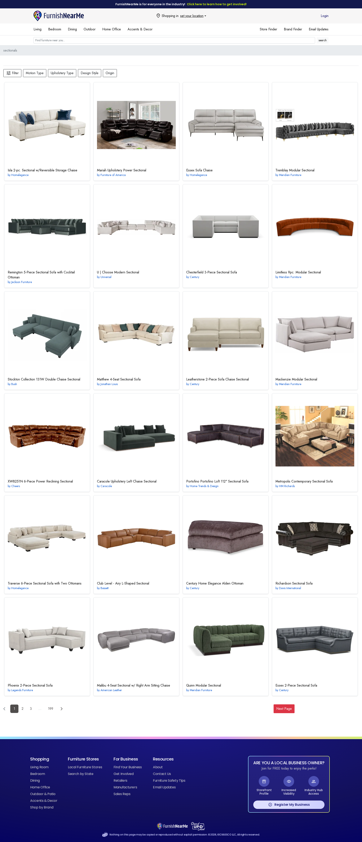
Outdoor (90, 29)
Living (37, 29)
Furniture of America (113, 175)
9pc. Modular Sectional (298, 272)
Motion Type (35, 73)
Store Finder (268, 29)
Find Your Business (128, 767)
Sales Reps (122, 794)
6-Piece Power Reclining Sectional (40, 481)
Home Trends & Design (204, 486)
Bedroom (54, 29)
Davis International (290, 588)
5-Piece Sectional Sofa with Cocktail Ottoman (41, 275)
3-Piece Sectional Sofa (211, 272)
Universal (106, 277)
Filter (12, 73)
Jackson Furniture (21, 282)
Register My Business (289, 804)
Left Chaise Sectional (126, 481)
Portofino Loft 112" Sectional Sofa (217, 481)
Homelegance (19, 175)
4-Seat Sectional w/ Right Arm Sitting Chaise (133, 685)
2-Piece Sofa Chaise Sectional (217, 379)
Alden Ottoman (214, 583)
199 (50, 708)
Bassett (105, 588)
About (158, 767)
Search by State (80, 773)
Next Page (284, 708)
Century (194, 277)
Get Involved (124, 773)
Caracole (106, 486)
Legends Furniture (22, 690)
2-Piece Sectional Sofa (30, 685)
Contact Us (162, 773)
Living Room (39, 767)
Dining (72, 29)
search (323, 40)
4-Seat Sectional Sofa (119, 379)
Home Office (111, 29)
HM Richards (287, 486)
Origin (110, 73)
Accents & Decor (140, 29)
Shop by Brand (41, 807)
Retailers (120, 780)
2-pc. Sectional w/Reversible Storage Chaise (42, 170)
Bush (14, 384)
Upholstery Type (62, 73)
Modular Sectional (294, 170)
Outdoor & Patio (43, 794)
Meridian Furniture (290, 175)
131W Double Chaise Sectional (44, 379)
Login (324, 15)
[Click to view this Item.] (47, 125)
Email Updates (318, 29)
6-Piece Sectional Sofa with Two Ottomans (44, 583)
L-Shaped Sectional (123, 583)
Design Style (89, 73)
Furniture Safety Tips (169, 780)
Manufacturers (125, 787)
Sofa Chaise (199, 170)
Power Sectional (121, 170)
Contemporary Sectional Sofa (304, 481)
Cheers (15, 486)
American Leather (111, 690)
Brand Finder (293, 29)
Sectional (118, 272)
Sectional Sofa (294, 583)
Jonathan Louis (109, 384)
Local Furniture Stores (85, 767)
